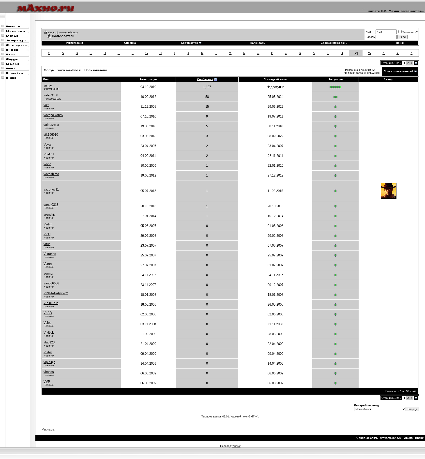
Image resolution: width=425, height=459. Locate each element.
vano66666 (51, 283)
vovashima (51, 174)
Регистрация (74, 42)
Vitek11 (49, 154)
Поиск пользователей (398, 71)
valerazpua (51, 125)
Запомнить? (410, 32)
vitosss (49, 372)
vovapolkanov (53, 115)
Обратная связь (367, 437)
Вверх (419, 437)
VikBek (49, 332)
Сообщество (189, 42)
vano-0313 (51, 205)
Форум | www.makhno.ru (63, 32)
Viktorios (50, 254)
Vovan (48, 144)
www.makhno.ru (391, 437)
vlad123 (49, 342)
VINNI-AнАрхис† (56, 293)
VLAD (48, 313)
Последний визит (275, 79)
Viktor (48, 352)
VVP (47, 382)
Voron (48, 264)
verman (49, 273)
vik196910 (51, 134)
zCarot (236, 445)
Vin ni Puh (51, 303)
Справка (130, 42)
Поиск (400, 42)
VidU (47, 234)
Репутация (336, 79)
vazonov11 (51, 189)
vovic (47, 164)
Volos (47, 323)
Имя (368, 31)
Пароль (370, 36)
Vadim (48, 224)
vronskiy (50, 214)
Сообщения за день (334, 42)
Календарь (257, 42)
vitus (47, 244)
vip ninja (49, 362)
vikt (46, 105)
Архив (408, 437)
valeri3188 (51, 95)
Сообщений (205, 79)
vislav (48, 85)
